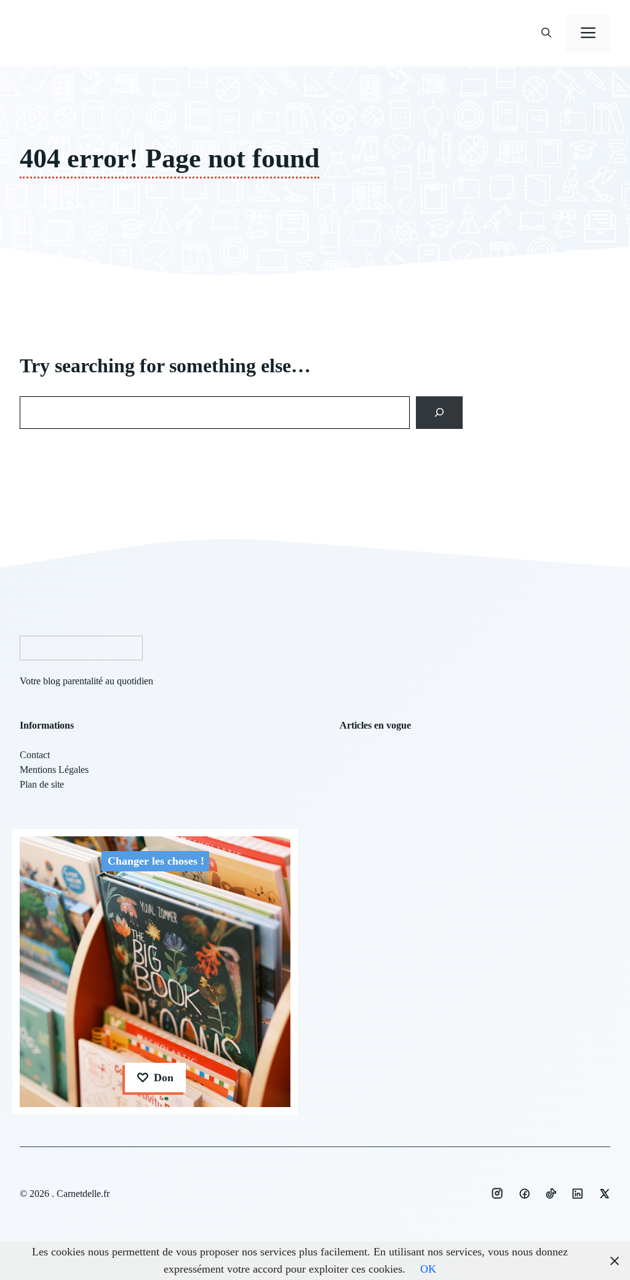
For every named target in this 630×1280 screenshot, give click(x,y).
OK (428, 1269)
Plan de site (42, 784)
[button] (546, 33)
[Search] (439, 412)
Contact (35, 755)
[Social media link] (497, 1193)
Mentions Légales (54, 769)
